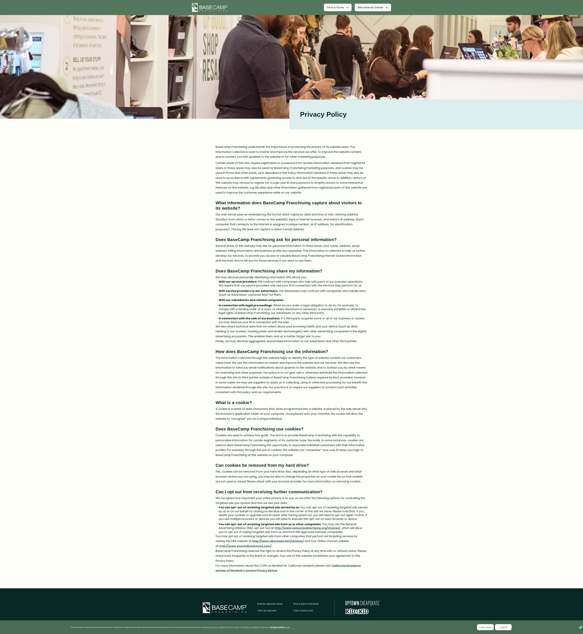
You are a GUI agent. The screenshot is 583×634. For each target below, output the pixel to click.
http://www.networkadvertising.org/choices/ (307, 528)
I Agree (503, 627)
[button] (338, 7)
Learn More (485, 627)
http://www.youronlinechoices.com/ (245, 546)
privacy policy (277, 627)
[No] (579, 627)
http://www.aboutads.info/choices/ (278, 541)
